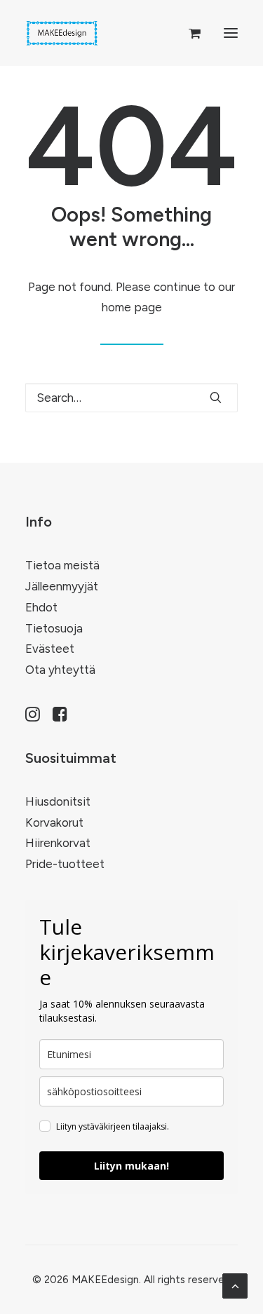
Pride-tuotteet (64, 864)
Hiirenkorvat (57, 843)
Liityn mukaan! (131, 1165)
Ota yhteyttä (60, 670)
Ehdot (41, 607)
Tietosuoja (54, 628)
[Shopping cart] (188, 33)
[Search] (131, 397)
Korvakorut (54, 822)
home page (132, 307)
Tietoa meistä (62, 565)
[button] (230, 33)
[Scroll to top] (235, 1285)
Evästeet (49, 649)
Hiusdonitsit (57, 801)
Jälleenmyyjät (61, 586)
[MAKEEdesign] (62, 33)
